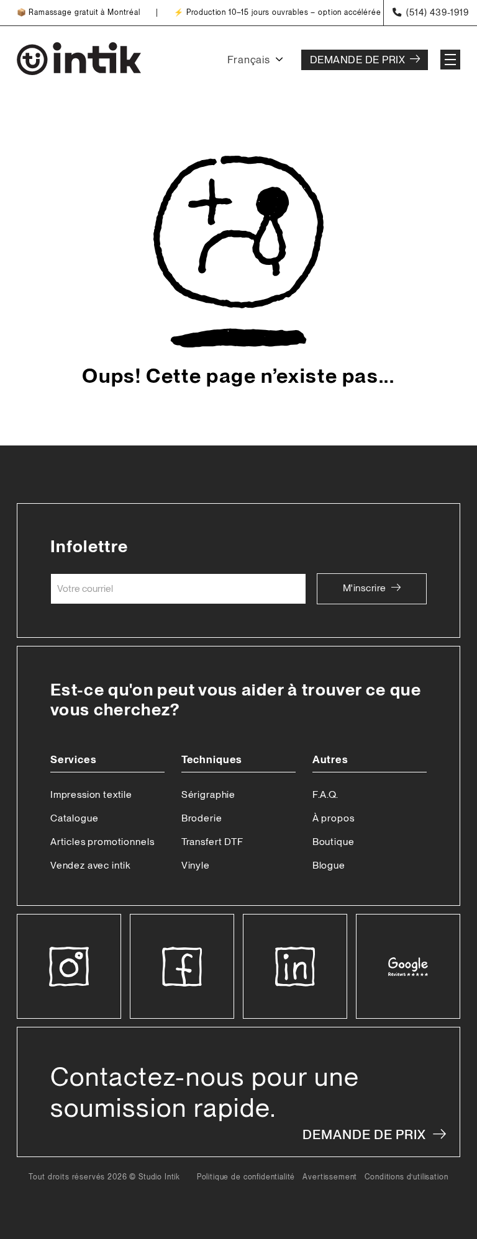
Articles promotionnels (102, 841)
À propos (333, 818)
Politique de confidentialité (246, 1177)
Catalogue (74, 818)
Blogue (328, 865)
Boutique (333, 841)
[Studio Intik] (79, 59)
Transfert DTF (212, 841)
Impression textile (91, 794)
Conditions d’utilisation (406, 1177)
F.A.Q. (325, 794)
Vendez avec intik (90, 865)
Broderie (201, 818)
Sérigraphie (208, 794)
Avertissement (329, 1177)
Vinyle (195, 865)
